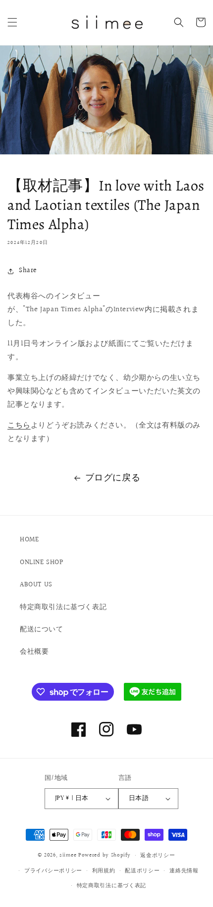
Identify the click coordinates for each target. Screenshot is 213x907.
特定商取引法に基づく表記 (63, 607)
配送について (41, 629)
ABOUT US (36, 584)
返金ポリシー (157, 855)
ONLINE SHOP (41, 562)
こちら (19, 425)
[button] (12, 22)
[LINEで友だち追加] (152, 692)
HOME (29, 539)
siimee (67, 855)
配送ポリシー (142, 870)
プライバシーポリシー (53, 870)
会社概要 (34, 651)
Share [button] (28, 270)
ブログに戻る (113, 478)
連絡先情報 (184, 870)
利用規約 (103, 870)
